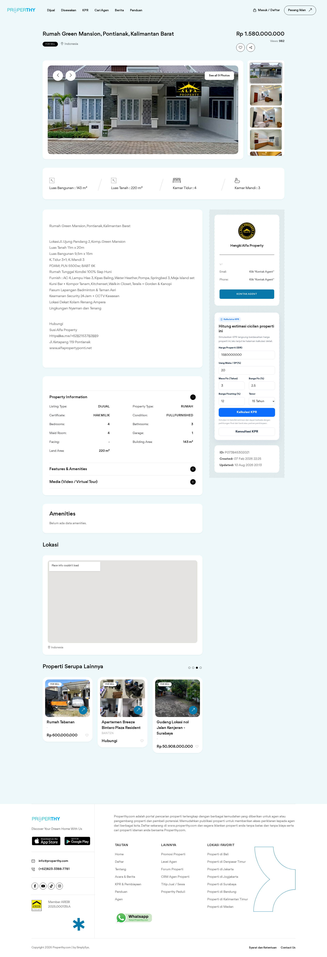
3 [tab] (197, 668)
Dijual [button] (51, 10)
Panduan (121, 892)
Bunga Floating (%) (229, 394)
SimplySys (83, 947)
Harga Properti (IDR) (230, 348)
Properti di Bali (218, 854)
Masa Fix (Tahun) (228, 378)
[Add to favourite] (240, 47)
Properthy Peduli (173, 892)
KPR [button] (85, 10)
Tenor (252, 394)
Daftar (119, 862)
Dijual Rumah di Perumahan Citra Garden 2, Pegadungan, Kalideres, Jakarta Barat (122, 730)
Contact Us (288, 947)
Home (119, 854)
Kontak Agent (247, 294)
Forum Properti (172, 869)
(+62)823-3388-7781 (54, 869)
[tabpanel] (67, 719)
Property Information (68, 397)
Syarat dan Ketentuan (263, 947)
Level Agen (169, 862)
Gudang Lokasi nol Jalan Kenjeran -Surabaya (63, 728)
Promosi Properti (173, 854)
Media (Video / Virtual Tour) (73, 482)
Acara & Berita (125, 877)
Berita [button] (119, 10)
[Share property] (250, 47)
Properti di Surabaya (221, 884)
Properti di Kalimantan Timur (227, 899)
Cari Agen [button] (102, 10)
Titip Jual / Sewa (173, 884)
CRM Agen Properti (175, 877)
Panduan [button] (136, 10)
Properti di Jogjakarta (222, 877)
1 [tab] (189, 668)
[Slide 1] (266, 73)
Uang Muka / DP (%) (230, 363)
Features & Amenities (68, 469)
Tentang (120, 869)
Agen (119, 899)
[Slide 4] (266, 139)
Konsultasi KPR (246, 431)
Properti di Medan (220, 907)
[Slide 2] (266, 95)
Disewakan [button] (68, 10)
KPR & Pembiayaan (128, 884)
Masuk (269, 10)
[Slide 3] (266, 117)
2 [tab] (193, 668)
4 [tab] (201, 668)
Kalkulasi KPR (247, 412)
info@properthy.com (53, 861)
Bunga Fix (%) (256, 378)
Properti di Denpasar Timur (226, 862)
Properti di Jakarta (220, 869)
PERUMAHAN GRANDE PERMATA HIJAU (177, 725)
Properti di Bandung (221, 892)
